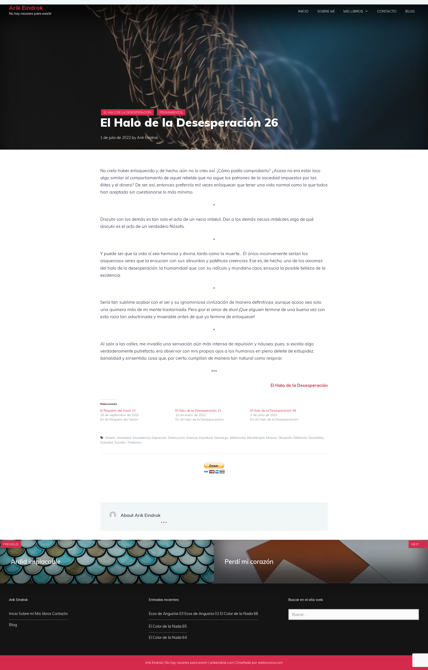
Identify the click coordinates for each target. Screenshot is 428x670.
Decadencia (141, 438)
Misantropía (256, 438)
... (163, 519)
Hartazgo (221, 438)
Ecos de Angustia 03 (166, 613)
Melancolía (238, 438)
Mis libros (353, 11)
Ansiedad (124, 438)
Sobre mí (325, 11)
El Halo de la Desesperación (127, 112)
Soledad (106, 442)
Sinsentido (316, 438)
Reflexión (300, 438)
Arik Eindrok (26, 7)
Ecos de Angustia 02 (201, 613)
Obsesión (285, 438)
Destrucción (176, 438)
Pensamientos (171, 112)
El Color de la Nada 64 (168, 637)
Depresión (159, 438)
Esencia (192, 438)
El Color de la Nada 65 (168, 626)
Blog (410, 11)
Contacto (386, 11)
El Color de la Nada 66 (239, 613)
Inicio (303, 11)
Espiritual (205, 438)
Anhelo (110, 438)
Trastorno (134, 442)
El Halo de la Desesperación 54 (273, 410)
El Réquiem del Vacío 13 (118, 410)
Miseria (271, 438)
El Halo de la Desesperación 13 (198, 410)
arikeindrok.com (222, 662)
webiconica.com (270, 662)
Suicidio (120, 442)
